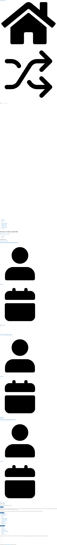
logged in (5, 505)
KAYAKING (3, 220)
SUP (2, 517)
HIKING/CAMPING (4, 519)
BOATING (3, 522)
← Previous (3, 235)
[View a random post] (28, 102)
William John (2, 284)
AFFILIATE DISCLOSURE (5, 531)
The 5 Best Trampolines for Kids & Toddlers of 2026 (9, 242)
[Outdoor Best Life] (28, 45)
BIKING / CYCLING (4, 514)
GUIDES (3, 228)
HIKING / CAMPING (4, 227)
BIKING (3, 219)
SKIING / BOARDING (4, 223)
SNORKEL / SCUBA (4, 224)
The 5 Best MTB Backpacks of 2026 (6, 334)
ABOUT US (3, 528)
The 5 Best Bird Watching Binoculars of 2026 (7, 419)
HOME (2, 527)
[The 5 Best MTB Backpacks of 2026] (7, 333)
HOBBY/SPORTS (4, 523)
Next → (3, 237)
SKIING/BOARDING (4, 518)
